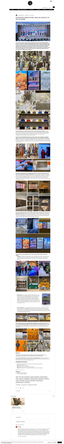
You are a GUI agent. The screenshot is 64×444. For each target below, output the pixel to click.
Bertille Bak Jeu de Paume (19, 382)
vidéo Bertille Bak (27, 382)
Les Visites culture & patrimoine (32, 384)
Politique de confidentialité (7, 442)
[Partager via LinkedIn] (20, 387)
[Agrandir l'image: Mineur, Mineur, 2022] (33, 80)
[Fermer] (62, 442)
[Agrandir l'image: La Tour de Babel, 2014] (21, 188)
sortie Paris (20, 378)
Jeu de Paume (37, 376)
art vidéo (17, 380)
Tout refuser (54, 442)
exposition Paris (27, 376)
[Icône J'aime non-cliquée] (18, 436)
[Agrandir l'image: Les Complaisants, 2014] (21, 203)
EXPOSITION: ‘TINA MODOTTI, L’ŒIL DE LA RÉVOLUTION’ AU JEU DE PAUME (17, 408)
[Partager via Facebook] (16, 387)
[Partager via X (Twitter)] (18, 387)
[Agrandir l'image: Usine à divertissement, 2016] (21, 317)
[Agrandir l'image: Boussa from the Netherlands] (21, 151)
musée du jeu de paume (43, 376)
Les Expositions (18, 384)
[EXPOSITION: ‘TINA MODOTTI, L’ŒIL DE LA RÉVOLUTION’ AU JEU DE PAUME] (18, 401)
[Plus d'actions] (49, 15)
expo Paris (32, 376)
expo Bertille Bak (32, 380)
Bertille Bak (27, 380)
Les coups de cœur (24, 384)
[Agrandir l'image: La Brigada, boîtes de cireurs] (33, 120)
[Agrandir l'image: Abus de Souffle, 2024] (33, 60)
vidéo (17, 378)
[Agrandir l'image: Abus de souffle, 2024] (33, 100)
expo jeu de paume (26, 378)
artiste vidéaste (46, 378)
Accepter (59, 442)
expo (22, 376)
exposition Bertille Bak (39, 380)
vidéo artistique (41, 378)
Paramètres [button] (49, 442)
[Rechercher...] (54, 7)
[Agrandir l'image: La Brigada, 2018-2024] (21, 268)
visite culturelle (22, 380)
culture (17, 376)
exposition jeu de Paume (34, 378)
